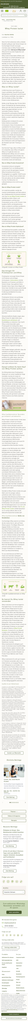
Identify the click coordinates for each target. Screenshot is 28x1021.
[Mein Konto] (21, 11)
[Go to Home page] (14, 11)
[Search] (25, 15)
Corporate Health (20, 957)
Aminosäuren (14, 280)
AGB (17, 960)
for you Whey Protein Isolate (15, 196)
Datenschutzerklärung (11, 1009)
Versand (18, 985)
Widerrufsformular (20, 990)
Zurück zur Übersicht (14, 753)
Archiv (5, 888)
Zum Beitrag (10, 797)
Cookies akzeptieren (14, 1014)
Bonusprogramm (6, 985)
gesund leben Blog (6, 977)
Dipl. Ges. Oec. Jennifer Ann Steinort (12, 791)
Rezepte (14, 820)
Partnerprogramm (20, 976)
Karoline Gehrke (9, 34)
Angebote (4, 967)
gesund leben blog (10, 19)
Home (3, 19)
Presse (18, 979)
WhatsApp (4, 988)
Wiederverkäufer (20, 988)
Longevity (4, 991)
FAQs (3, 974)
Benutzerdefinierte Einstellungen (14, 1018)
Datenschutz (19, 963)
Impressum (4, 1011)
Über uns (18, 982)
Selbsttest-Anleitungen (7, 980)
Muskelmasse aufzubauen (9, 320)
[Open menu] (2, 10)
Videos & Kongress (14, 816)
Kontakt (18, 971)
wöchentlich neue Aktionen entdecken (14, 7)
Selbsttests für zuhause (8, 957)
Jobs (17, 968)
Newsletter (19, 974)
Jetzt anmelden (14, 912)
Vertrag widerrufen (11, 947)
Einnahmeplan (5, 982)
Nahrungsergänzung (7, 960)
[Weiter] (25, 802)
